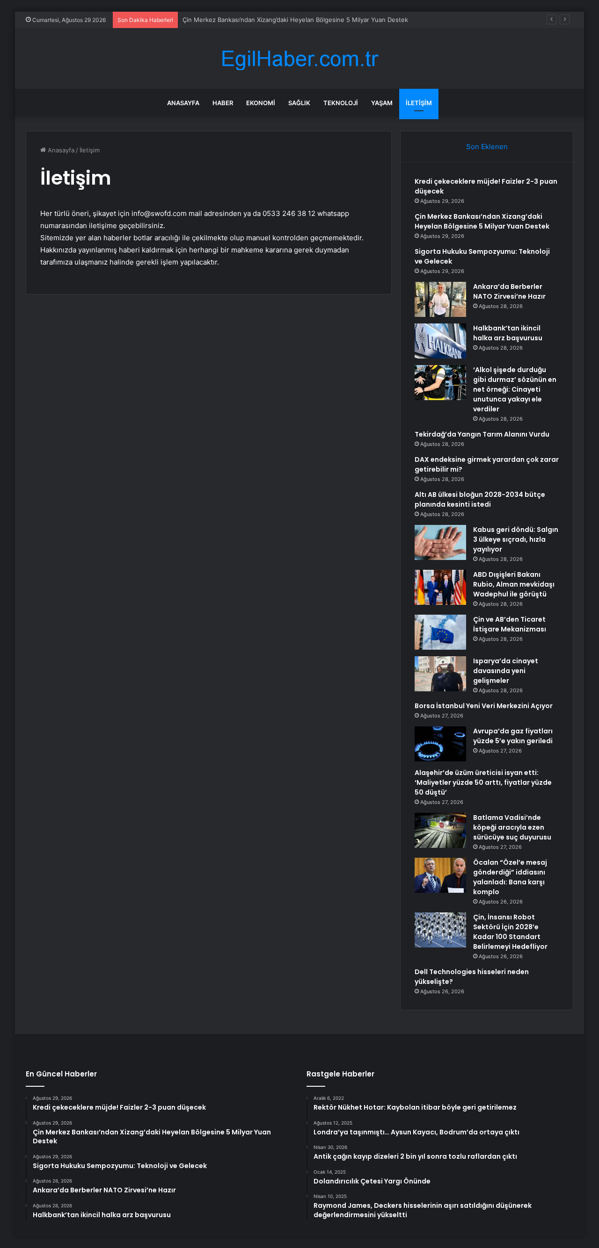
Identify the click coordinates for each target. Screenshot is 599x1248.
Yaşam (382, 103)
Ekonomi (260, 103)
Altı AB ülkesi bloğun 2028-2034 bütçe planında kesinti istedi (480, 499)
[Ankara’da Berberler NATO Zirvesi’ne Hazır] (440, 299)
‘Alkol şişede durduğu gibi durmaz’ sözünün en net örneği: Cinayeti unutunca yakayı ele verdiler (514, 389)
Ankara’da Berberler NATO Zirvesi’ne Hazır (509, 291)
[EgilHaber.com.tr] (299, 58)
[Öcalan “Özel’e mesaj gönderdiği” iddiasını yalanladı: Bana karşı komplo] (440, 875)
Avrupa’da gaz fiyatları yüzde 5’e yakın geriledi (513, 736)
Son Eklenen (487, 146)
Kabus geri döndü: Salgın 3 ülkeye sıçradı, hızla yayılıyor (515, 539)
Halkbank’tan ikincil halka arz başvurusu (507, 333)
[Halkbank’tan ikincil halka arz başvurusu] (440, 341)
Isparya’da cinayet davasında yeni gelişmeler (505, 670)
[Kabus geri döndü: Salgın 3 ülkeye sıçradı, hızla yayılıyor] (440, 542)
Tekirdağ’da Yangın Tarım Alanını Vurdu (482, 434)
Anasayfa (183, 103)
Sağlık (299, 103)
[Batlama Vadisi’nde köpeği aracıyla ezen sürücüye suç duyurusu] (440, 830)
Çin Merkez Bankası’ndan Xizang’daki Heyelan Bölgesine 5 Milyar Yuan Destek (295, 19)
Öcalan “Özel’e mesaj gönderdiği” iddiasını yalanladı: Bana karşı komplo (510, 877)
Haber (222, 103)
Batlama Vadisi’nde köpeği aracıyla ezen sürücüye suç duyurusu (512, 827)
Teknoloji (340, 103)
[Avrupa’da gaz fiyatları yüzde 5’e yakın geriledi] (440, 743)
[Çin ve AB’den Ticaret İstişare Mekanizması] (440, 632)
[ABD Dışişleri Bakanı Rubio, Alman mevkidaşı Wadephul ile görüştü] (440, 587)
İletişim (419, 103)
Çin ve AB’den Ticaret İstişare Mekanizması (509, 624)
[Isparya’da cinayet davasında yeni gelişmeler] (440, 673)
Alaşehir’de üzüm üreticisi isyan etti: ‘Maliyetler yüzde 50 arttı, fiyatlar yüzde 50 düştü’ (483, 782)
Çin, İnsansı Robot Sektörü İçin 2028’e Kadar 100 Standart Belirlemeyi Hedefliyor (510, 931)
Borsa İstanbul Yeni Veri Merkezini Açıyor (484, 705)
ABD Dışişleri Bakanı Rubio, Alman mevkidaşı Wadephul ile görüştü (514, 584)
